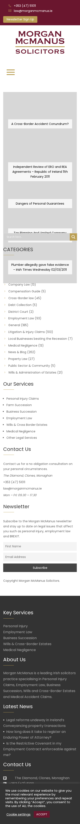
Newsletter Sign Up (20, 19)
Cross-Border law (21, 298)
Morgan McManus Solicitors (39, 581)
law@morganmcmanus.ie (33, 11)
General (14, 325)
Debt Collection (20, 305)
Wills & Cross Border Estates (26, 425)
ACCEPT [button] (41, 814)
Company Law (19, 284)
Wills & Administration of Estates (32, 372)
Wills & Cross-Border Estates (27, 643)
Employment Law (21, 318)
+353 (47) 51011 (25, 6)
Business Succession (21, 411)
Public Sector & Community (29, 366)
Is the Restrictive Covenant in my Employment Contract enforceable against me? (39, 749)
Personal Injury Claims (22, 398)
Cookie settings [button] (18, 814)
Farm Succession (19, 405)
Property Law (17, 359)
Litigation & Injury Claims (26, 332)
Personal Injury (15, 626)
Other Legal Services (21, 438)
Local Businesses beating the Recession (37, 339)
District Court (18, 312)
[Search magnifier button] (73, 237)
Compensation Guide (24, 291)
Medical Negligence (22, 345)
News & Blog (17, 352)
